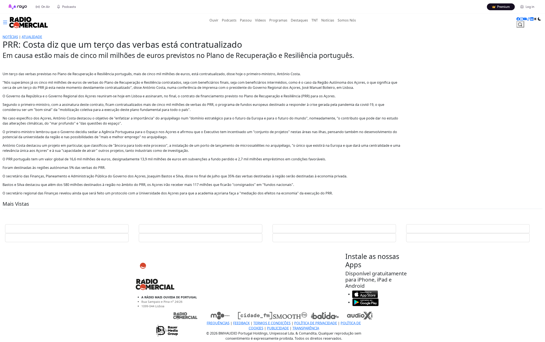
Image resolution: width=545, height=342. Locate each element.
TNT (314, 20)
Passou (246, 20)
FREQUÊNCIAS (218, 323)
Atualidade (32, 36)
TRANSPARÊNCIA (306, 328)
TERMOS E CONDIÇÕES (272, 323)
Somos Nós (347, 20)
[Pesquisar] (520, 24)
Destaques (299, 20)
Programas (278, 20)
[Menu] (5, 22)
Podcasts (229, 20)
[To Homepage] (17, 7)
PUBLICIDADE (278, 328)
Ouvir (214, 20)
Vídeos (260, 20)
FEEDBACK (241, 323)
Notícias (327, 20)
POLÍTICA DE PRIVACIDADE (315, 323)
